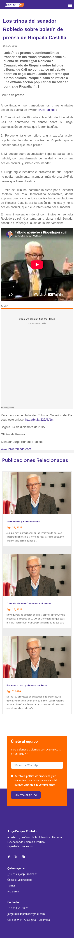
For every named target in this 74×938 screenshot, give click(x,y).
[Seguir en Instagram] (23, 857)
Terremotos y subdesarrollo (23, 521)
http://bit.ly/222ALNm (39, 419)
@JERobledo (46, 110)
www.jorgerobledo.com (16, 449)
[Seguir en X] (16, 857)
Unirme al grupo (26, 795)
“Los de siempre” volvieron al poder (28, 603)
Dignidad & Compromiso (39, 784)
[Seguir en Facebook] (9, 857)
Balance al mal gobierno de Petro (26, 685)
